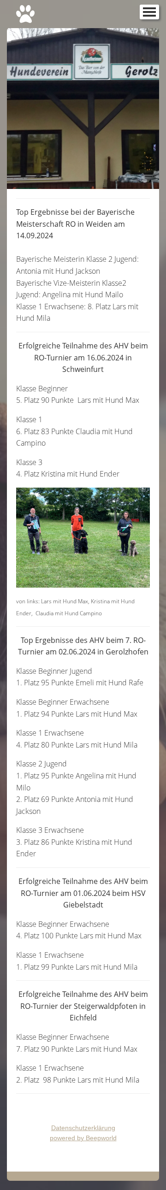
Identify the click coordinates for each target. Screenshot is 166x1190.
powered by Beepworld (83, 1138)
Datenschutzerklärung (83, 1127)
